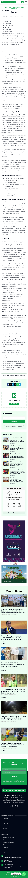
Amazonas (6, 375)
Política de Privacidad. (17, 426)
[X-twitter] (18, 806)
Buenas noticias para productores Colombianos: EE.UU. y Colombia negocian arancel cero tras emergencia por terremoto (17, 456)
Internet (17, 375)
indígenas (12, 375)
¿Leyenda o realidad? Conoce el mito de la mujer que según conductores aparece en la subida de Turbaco (14, 718)
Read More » (3, 616)
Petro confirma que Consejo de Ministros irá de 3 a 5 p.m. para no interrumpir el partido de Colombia (12, 637)
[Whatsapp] (24, 874)
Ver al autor (14, 403)
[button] (22, 2)
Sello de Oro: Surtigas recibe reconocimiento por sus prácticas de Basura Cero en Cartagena (12, 664)
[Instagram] (12, 806)
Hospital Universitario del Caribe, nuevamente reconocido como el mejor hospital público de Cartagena (17, 439)
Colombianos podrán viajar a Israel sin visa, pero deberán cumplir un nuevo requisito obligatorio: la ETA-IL (16, 463)
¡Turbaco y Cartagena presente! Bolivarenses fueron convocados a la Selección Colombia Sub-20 (13, 744)
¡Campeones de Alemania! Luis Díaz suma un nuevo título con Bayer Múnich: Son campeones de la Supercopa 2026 (17, 471)
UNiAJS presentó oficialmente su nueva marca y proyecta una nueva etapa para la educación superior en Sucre (17, 447)
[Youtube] (10, 806)
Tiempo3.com (16, 512)
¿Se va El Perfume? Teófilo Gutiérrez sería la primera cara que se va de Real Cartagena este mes (13, 691)
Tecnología (8, 7)
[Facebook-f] (15, 806)
